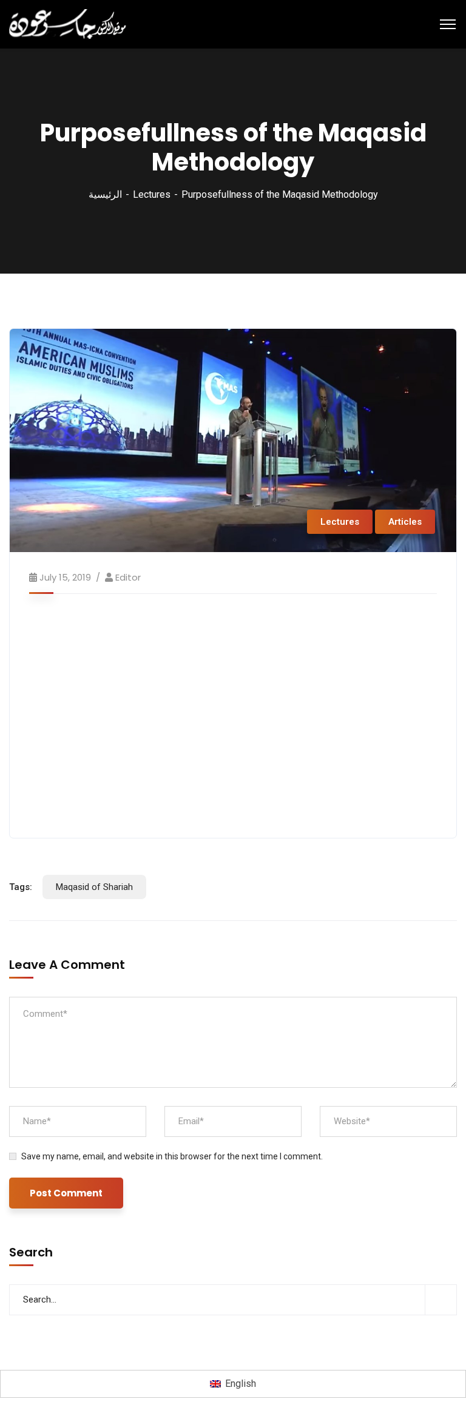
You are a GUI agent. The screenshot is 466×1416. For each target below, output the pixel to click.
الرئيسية (105, 194)
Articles (405, 521)
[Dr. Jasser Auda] (68, 23)
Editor (128, 577)
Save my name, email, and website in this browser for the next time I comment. (172, 1156)
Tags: (20, 887)
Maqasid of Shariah (94, 887)
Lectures (152, 194)
